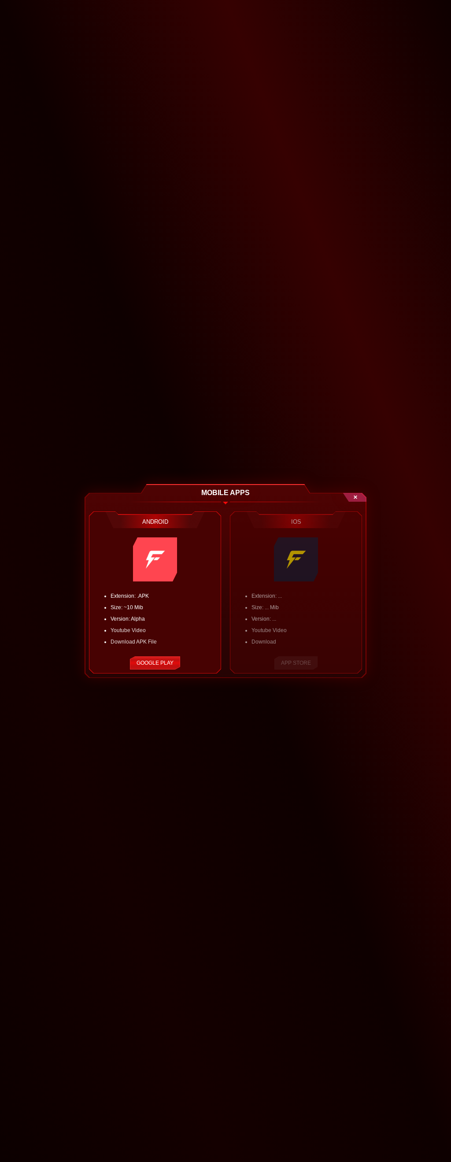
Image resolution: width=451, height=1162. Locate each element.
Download (263, 642)
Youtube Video (128, 630)
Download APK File (134, 642)
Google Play (155, 663)
